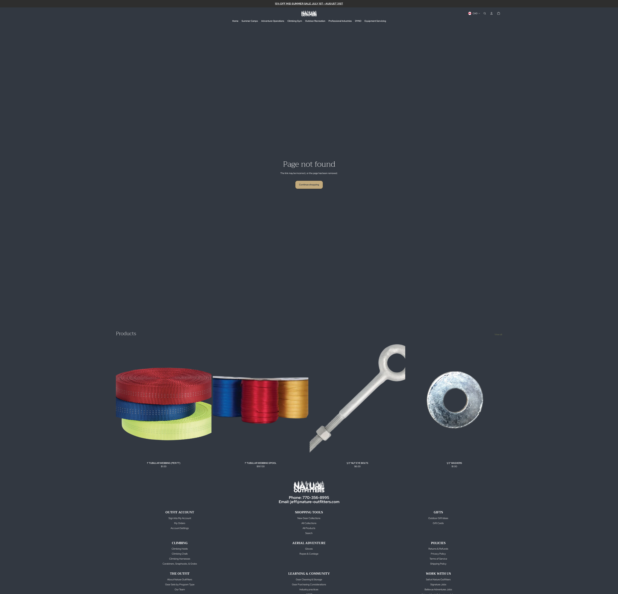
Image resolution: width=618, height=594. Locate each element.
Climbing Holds (180, 548)
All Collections (308, 523)
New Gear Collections (308, 518)
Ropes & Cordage (309, 553)
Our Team (180, 589)
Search (309, 533)
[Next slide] (303, 400)
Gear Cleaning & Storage (309, 579)
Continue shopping (309, 184)
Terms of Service (438, 558)
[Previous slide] (217, 400)
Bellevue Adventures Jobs (438, 589)
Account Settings (180, 528)
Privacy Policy (438, 553)
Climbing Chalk (180, 553)
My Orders (179, 523)
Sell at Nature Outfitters (438, 579)
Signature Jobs (438, 584)
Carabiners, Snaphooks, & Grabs (180, 563)
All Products (309, 528)
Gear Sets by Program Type (179, 584)
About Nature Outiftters (179, 579)
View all (498, 334)
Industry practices (309, 589)
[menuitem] (235, 21)
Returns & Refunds (438, 548)
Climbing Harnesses (179, 558)
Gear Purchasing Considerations (309, 584)
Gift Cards (438, 523)
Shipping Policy (438, 563)
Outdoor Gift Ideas (438, 518)
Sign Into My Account (180, 518)
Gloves (309, 548)
